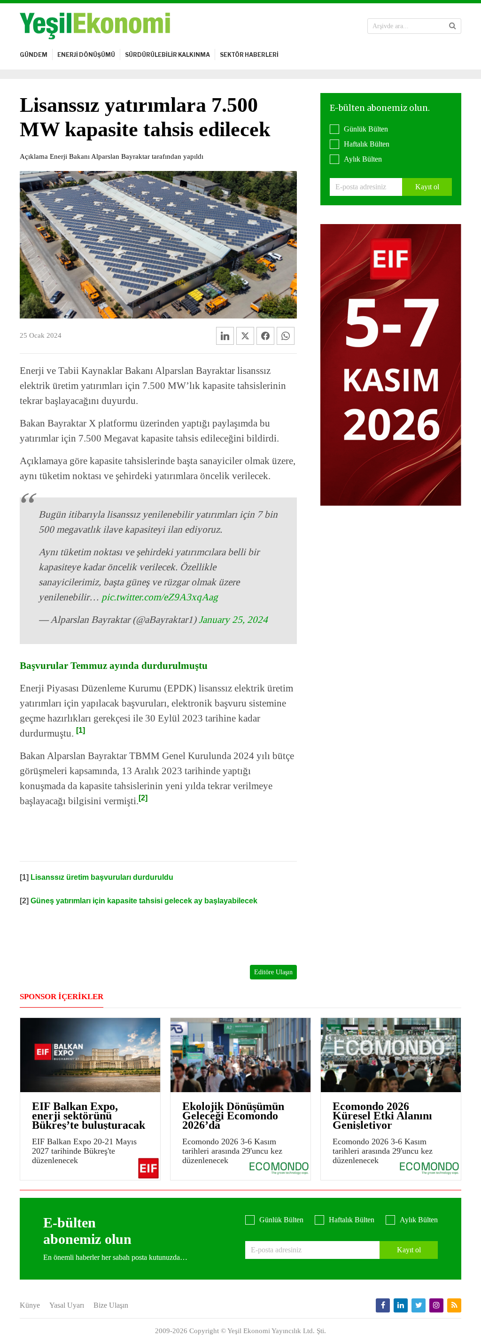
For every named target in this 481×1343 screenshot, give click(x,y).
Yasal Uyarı (66, 1305)
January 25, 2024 (233, 619)
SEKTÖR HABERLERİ (249, 54)
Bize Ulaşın (110, 1305)
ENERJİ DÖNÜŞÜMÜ (86, 54)
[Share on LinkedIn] (225, 336)
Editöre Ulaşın (273, 972)
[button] (452, 26)
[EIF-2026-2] (390, 364)
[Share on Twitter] (245, 336)
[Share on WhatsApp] (286, 336)
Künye (30, 1305)
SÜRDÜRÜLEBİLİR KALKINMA (167, 54)
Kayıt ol (427, 187)
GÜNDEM (33, 54)
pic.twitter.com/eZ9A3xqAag (159, 597)
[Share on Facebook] (265, 336)
